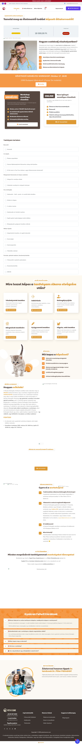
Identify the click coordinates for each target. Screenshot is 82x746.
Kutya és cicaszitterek (48, 720)
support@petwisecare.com (65, 518)
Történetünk (27, 723)
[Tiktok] (12, 729)
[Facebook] (3, 4)
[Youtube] (15, 729)
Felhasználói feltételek (30, 717)
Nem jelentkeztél (16, 33)
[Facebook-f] (5, 729)
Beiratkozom (66, 33)
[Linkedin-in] (7, 729)
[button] (73, 8)
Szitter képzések (47, 723)
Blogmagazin (65, 718)
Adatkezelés (27, 720)
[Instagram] (5, 4)
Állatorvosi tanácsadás (49, 717)
